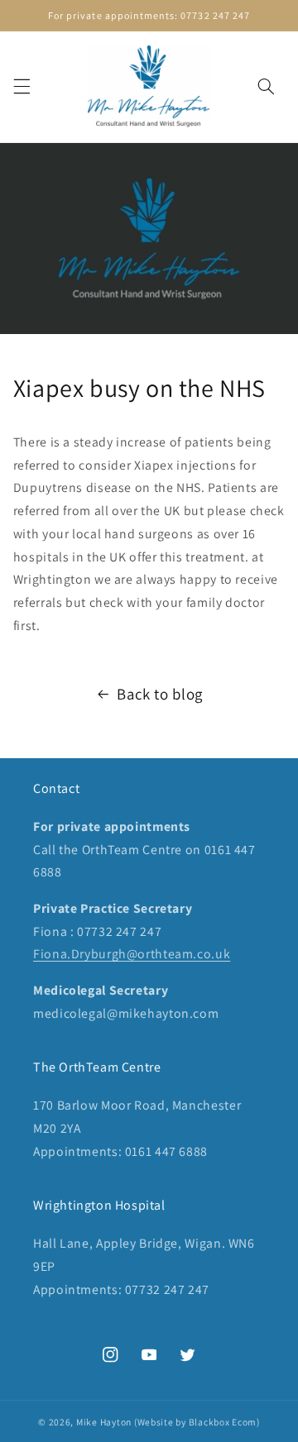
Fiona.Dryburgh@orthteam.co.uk (131, 953)
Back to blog (160, 694)
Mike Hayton (104, 1422)
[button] (21, 87)
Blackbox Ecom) (224, 1422)
